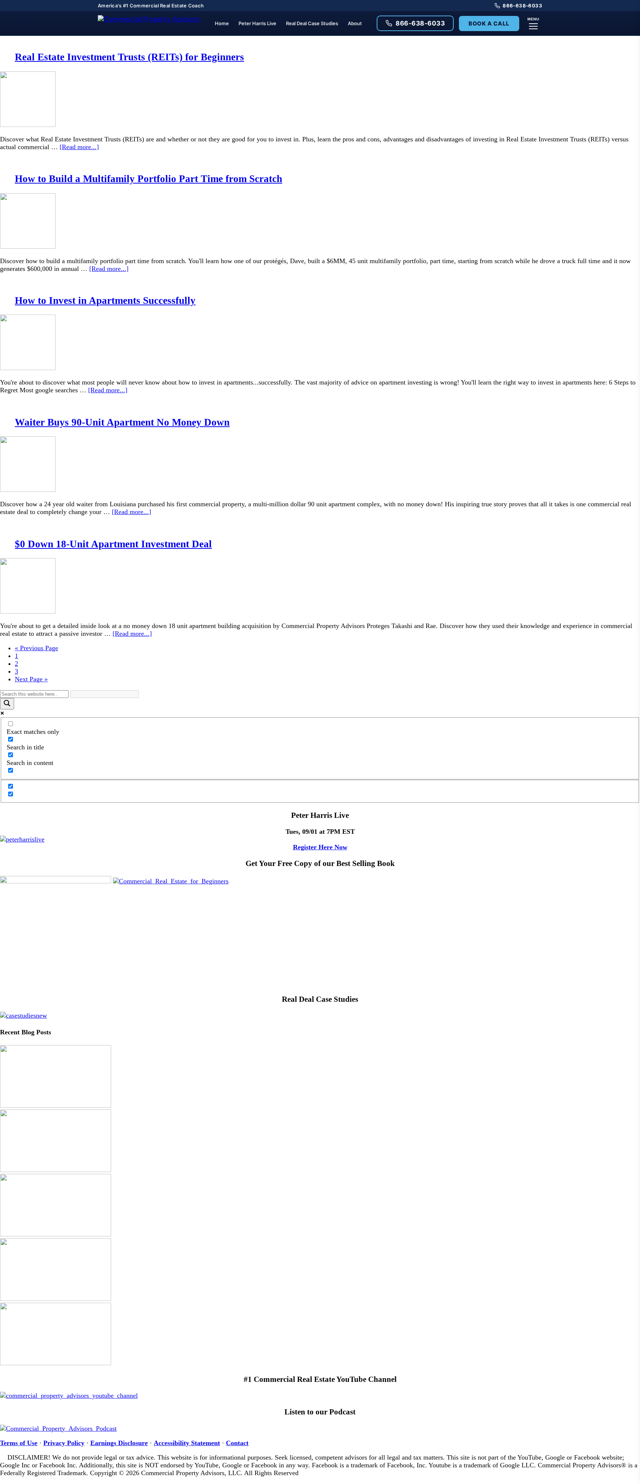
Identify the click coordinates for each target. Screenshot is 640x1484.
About (355, 23)
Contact (237, 1443)
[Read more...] (79, 147)
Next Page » (31, 679)
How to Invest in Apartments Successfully (105, 300)
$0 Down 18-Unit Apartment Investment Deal (113, 544)
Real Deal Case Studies (312, 23)
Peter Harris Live (257, 23)
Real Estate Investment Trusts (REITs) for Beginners (129, 57)
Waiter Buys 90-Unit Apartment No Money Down (122, 422)
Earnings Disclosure (119, 1443)
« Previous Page (36, 648)
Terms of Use (18, 1443)
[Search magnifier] (7, 703)
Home (222, 23)
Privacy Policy (63, 1443)
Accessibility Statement (187, 1443)
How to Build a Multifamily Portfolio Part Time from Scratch (148, 178)
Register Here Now (320, 847)
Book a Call (489, 23)
